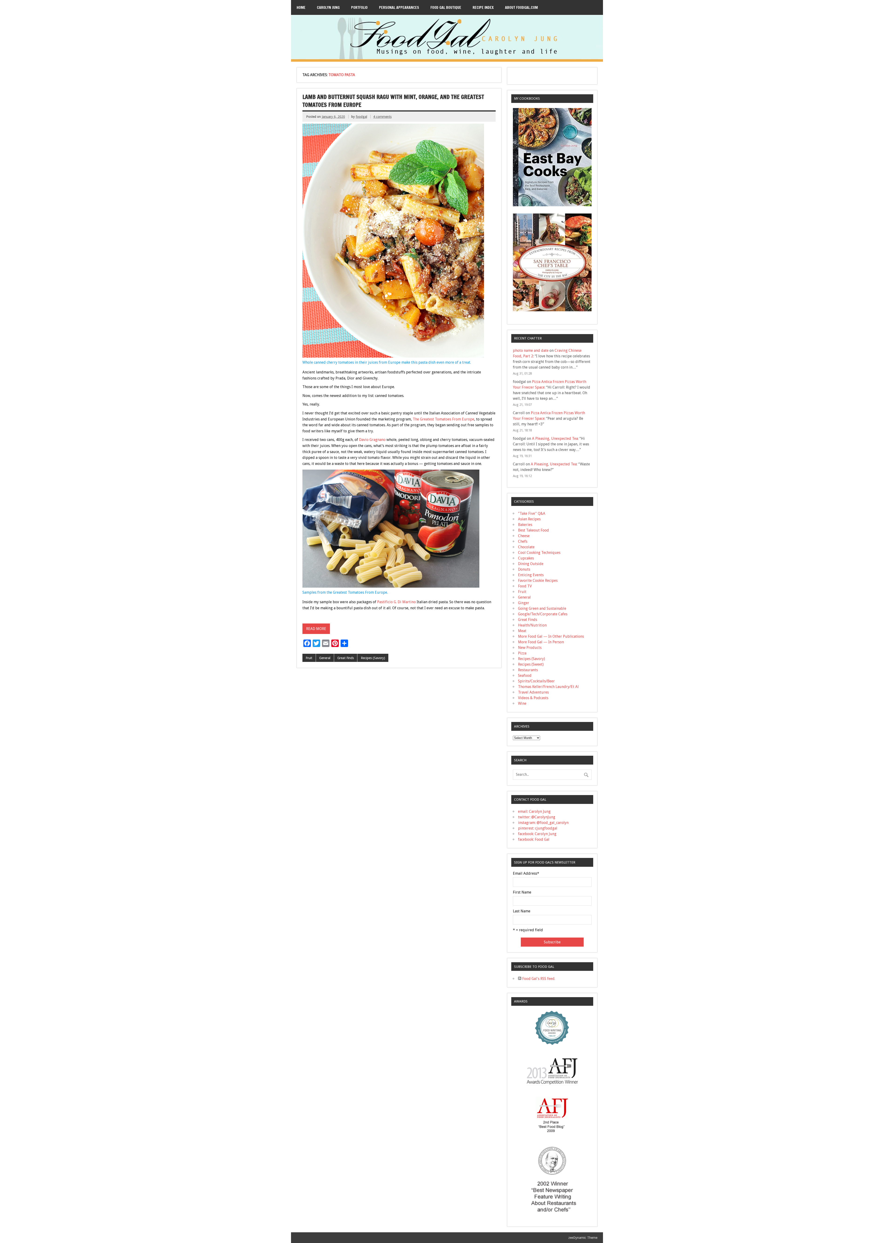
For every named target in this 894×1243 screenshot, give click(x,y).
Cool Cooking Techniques (539, 552)
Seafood (525, 675)
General (324, 658)
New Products (530, 647)
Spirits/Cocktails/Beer (536, 681)
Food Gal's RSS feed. (538, 978)
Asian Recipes (529, 519)
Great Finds (345, 658)
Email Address (526, 873)
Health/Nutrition (532, 625)
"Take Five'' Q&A (531, 513)
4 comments (382, 117)
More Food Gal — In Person (541, 642)
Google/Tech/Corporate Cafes (542, 614)
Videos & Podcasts (533, 698)
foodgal (361, 117)
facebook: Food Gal (533, 839)
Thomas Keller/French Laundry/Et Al (548, 686)
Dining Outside (530, 564)
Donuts (524, 569)
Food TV (525, 586)
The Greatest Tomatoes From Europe (443, 419)
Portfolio (359, 7)
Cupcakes (526, 558)
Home (301, 7)
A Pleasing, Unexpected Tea (555, 438)
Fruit (309, 658)
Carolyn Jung (328, 7)
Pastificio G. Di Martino (396, 602)
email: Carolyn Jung (534, 811)
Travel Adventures (533, 692)
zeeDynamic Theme (582, 1238)
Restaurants (528, 670)
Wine (522, 703)
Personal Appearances (399, 7)
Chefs (522, 541)
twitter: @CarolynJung (536, 817)
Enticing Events (531, 575)
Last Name (521, 911)
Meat (522, 631)
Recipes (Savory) (373, 658)
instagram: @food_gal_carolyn (543, 822)
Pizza (522, 653)
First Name (522, 892)
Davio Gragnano (372, 439)
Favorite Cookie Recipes (538, 580)
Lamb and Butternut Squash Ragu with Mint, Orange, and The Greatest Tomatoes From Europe (393, 101)
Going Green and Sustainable (542, 608)
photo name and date (531, 350)
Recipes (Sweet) (531, 664)
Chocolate (526, 547)
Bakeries (525, 524)
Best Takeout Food (533, 530)
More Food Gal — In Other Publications (551, 636)
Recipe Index (483, 7)
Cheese (524, 536)
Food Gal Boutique (445, 7)
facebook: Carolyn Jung (537, 834)
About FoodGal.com (521, 7)
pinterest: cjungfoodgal (537, 828)
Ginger (523, 603)
